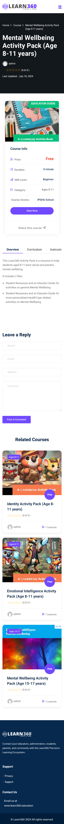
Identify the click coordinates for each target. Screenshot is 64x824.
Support (9, 782)
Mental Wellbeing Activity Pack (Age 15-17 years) (27, 681)
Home (5, 25)
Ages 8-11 (48, 190)
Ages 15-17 (14, 631)
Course (17, 25)
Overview (13, 249)
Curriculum (34, 249)
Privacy (9, 776)
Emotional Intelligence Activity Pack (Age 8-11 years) (31, 594)
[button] (60, 7)
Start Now (32, 211)
